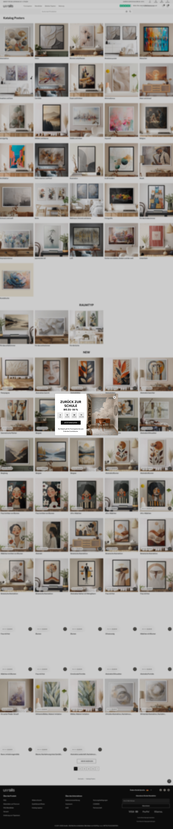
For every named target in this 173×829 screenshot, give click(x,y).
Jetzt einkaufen (70, 422)
